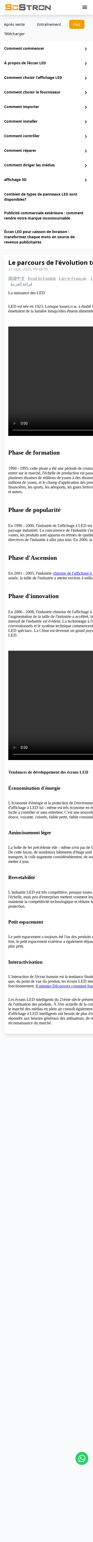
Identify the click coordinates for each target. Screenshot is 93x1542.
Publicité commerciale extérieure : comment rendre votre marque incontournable (43, 215)
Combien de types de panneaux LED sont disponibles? (40, 197)
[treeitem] (46, 49)
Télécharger (14, 33)
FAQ (76, 24)
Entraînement (49, 24)
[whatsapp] (81, 1458)
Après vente (14, 24)
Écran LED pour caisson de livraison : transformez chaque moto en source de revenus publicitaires (39, 237)
